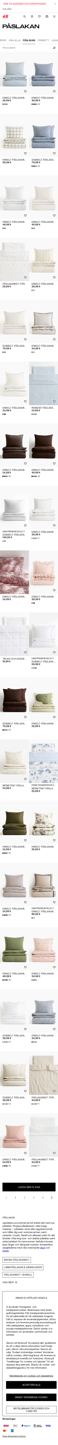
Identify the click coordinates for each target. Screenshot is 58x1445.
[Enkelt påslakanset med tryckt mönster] (14, 572)
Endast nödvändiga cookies (31, 1397)
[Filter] (54, 48)
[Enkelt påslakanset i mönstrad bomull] (14, 383)
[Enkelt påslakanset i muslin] (14, 197)
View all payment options (14, 1436)
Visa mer (8, 1282)
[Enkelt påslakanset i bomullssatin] (14, 135)
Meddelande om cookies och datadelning (31, 1375)
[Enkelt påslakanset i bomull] (14, 445)
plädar (5, 1250)
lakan (42, 1247)
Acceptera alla (31, 1384)
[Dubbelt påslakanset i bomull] (14, 1011)
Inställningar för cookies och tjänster (31, 1409)
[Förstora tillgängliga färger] (5, 104)
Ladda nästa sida (29, 1187)
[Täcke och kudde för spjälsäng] (14, 634)
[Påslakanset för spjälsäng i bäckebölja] (14, 259)
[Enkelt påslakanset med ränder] (14, 73)
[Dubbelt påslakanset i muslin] (14, 321)
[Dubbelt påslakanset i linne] (14, 507)
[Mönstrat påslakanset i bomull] (14, 761)
